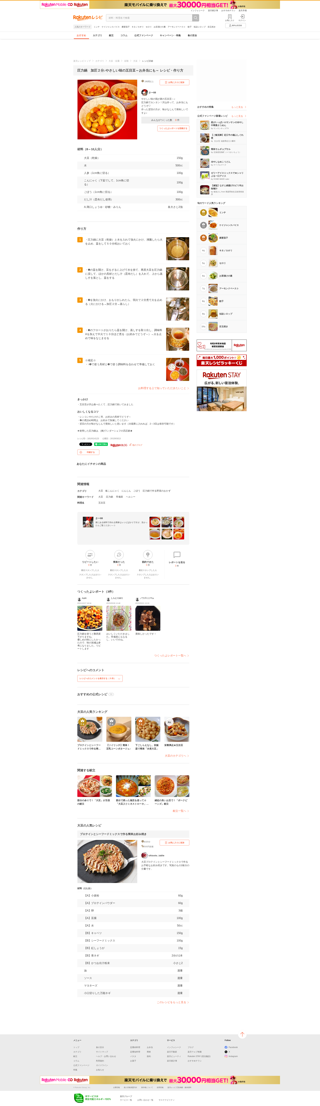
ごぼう (136, 490)
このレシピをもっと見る (171, 1002)
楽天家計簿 (213, 10)
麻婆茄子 (126, 27)
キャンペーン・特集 (170, 35)
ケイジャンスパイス (111, 27)
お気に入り (229, 20)
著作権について (147, 1087)
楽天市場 (243, 10)
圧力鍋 (109, 496)
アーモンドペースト (177, 27)
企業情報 (116, 1087)
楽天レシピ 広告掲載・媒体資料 (179, 1087)
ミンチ (97, 27)
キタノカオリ (138, 27)
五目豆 (101, 502)
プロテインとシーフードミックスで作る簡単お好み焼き (113, 834)
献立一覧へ (179, 810)
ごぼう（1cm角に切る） (98, 192)
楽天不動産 (172, 1052)
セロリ (149, 27)
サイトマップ (102, 1052)
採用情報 (160, 1087)
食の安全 (192, 35)
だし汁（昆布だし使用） (98, 199)
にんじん (126, 490)
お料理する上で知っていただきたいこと (162, 388)
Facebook (233, 1047)
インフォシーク (198, 10)
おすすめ (81, 35)
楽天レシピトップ (82, 61)
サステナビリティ (167, 1100)
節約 (149, 1056)
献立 (111, 35)
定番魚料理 (135, 1052)
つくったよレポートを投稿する (173, 128)
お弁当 (150, 1047)
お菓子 (133, 1061)
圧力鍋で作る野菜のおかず (157, 490)
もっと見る (237, 107)
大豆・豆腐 (114, 61)
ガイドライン (102, 1065)
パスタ (133, 1056)
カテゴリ (97, 35)
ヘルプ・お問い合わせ (106, 1056)
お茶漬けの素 (160, 27)
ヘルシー (130, 496)
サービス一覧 (126, 1100)
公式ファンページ (143, 35)
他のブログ (137, 445)
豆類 (126, 61)
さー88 (99, 518)
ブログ (191, 1047)
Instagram (233, 1056)
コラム (124, 35)
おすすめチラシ (228, 10)
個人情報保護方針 (130, 1087)
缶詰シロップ (200, 27)
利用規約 (100, 1061)
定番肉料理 (135, 1047)
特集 (75, 1070)
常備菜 (119, 496)
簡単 (149, 1052)
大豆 (135, 61)
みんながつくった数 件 (165, 120)
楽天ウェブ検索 (195, 1052)
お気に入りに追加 (176, 82)
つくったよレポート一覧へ (170, 655)
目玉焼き (212, 27)
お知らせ (100, 1070)
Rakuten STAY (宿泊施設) (199, 1056)
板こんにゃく (112, 490)
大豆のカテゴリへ (175, 755)
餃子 (190, 27)
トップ (76, 1047)
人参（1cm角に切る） (97, 173)
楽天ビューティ (174, 1056)
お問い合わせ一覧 (145, 1100)
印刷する (91, 452)
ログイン (242, 20)
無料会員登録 (237, 25)
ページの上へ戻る (242, 1034)
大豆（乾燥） (92, 158)
